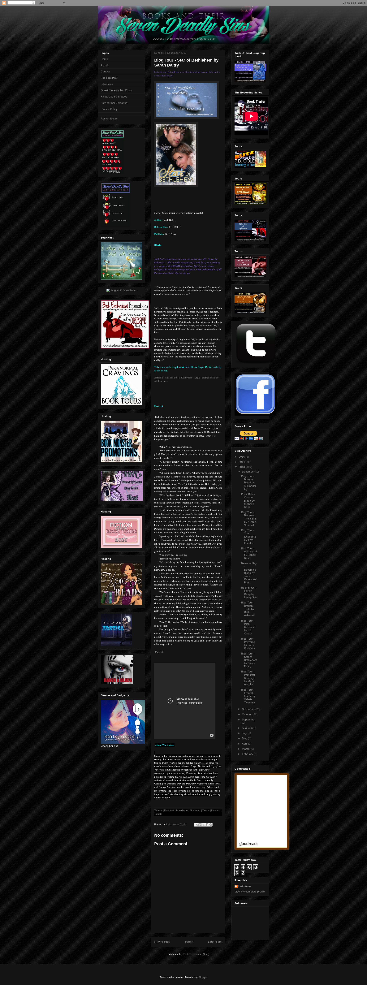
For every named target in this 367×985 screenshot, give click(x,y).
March (246, 748)
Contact (105, 71)
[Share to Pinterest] (211, 825)
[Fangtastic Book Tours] (121, 290)
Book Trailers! (109, 77)
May (245, 738)
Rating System (109, 118)
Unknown (244, 886)
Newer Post (162, 942)
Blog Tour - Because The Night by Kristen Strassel (248, 519)
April (245, 743)
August (246, 727)
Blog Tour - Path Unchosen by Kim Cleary (248, 627)
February (248, 753)
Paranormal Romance (114, 102)
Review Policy (109, 109)
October (247, 714)
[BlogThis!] (200, 825)
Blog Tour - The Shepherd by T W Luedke (248, 537)
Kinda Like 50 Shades (114, 96)
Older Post (215, 942)
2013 (242, 467)
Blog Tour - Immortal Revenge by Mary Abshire (248, 678)
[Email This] (196, 825)
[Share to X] (203, 825)
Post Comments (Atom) (196, 954)
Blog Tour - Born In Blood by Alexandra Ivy (248, 482)
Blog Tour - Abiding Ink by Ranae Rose (249, 553)
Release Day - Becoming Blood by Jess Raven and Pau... (249, 573)
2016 (242, 456)
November (248, 709)
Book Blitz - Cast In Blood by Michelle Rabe (248, 500)
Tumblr (158, 813)
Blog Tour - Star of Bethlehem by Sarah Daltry (249, 660)
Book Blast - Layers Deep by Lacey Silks (249, 592)
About (104, 65)
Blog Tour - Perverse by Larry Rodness (248, 643)
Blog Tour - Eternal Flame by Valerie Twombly (248, 696)
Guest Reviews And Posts (116, 90)
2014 (242, 461)
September (248, 719)
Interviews (107, 84)
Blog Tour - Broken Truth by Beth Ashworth (248, 609)
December (248, 471)
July (245, 733)
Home (189, 942)
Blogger (202, 977)
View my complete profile (250, 891)
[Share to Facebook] (207, 825)
